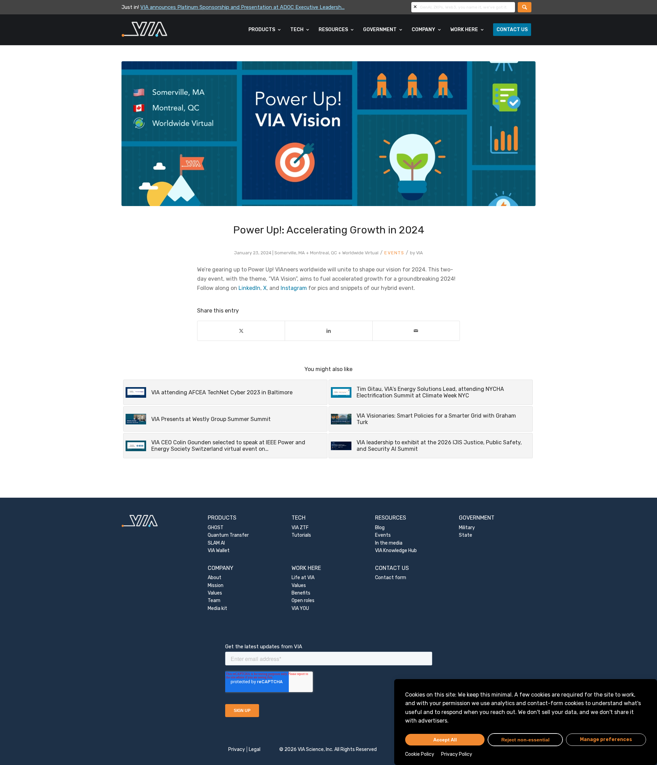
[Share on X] (241, 331)
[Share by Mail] (416, 331)
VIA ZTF (300, 528)
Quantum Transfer (228, 535)
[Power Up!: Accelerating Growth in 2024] (328, 133)
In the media (388, 543)
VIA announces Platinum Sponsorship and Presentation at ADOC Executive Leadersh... (242, 7)
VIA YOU (300, 608)
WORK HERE (306, 568)
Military (467, 528)
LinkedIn (249, 288)
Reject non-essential (525, 739)
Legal (254, 749)
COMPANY (220, 568)
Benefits (301, 593)
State (465, 535)
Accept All (445, 739)
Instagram (294, 288)
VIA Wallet (219, 550)
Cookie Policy (419, 754)
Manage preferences (606, 739)
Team (214, 600)
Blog (380, 528)
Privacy (236, 749)
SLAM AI (216, 543)
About (214, 578)
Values (215, 593)
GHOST (215, 528)
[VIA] (167, 29)
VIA (419, 252)
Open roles (303, 600)
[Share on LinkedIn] (328, 331)
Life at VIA (303, 578)
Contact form (390, 578)
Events (394, 252)
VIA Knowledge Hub (396, 550)
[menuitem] (265, 29)
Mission (215, 585)
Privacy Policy (456, 754)
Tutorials (301, 535)
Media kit (217, 608)
